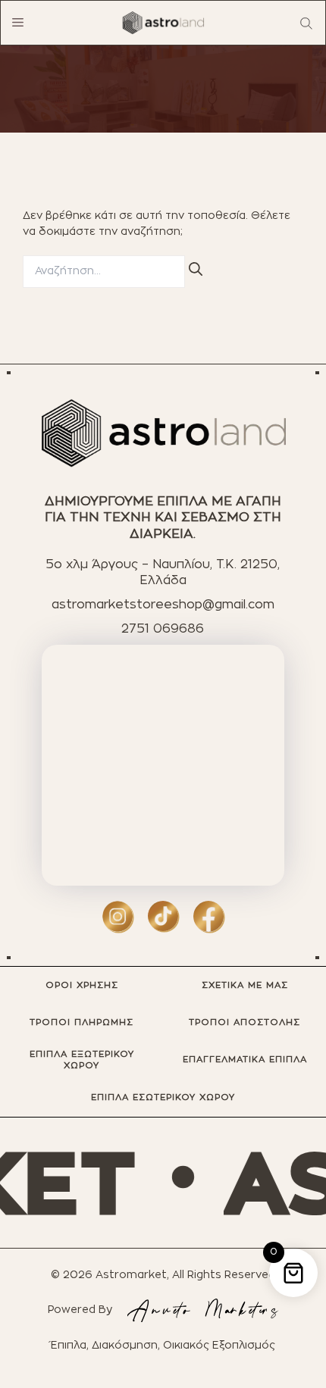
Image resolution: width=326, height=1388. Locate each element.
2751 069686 (162, 629)
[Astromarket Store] (163, 23)
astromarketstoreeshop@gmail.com (163, 605)
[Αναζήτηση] (195, 270)
